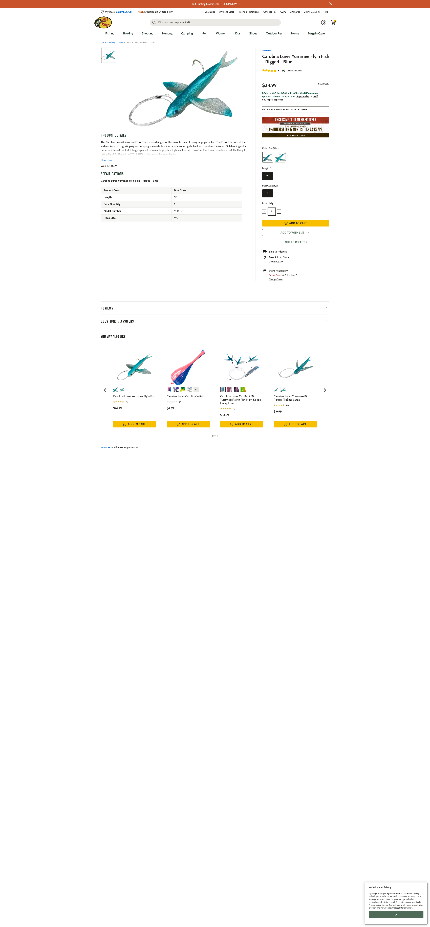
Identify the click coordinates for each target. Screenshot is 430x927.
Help (326, 11)
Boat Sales (210, 11)
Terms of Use (394, 905)
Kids (238, 33)
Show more (106, 159)
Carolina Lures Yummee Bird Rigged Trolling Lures (292, 398)
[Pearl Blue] (280, 157)
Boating (128, 33)
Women (221, 33)
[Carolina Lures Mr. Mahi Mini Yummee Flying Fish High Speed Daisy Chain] (242, 364)
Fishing (109, 33)
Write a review (295, 70)
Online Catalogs (312, 11)
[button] (331, 4)
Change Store (276, 279)
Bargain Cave (316, 33)
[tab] (212, 436)
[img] (333, 22)
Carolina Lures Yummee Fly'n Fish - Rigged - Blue (295, 59)
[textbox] (272, 212)
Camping (187, 33)
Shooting (147, 33)
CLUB (283, 11)
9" (267, 175)
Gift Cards (295, 11)
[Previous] (121, 88)
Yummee (266, 50)
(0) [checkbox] (180, 402)
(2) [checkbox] (287, 405)
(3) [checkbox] (127, 402)
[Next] (244, 88)
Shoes (253, 33)
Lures (120, 42)
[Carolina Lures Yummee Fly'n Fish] (135, 364)
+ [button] (279, 211)
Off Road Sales (226, 11)
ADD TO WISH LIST (292, 232)
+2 (196, 389)
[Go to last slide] (105, 390)
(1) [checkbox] (234, 408)
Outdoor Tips (269, 11)
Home (295, 33)
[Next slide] (324, 390)
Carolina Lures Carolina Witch (185, 396)
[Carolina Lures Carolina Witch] (188, 364)
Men (204, 33)
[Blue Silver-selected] (267, 157)
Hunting (167, 33)
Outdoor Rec (274, 33)
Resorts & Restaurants (249, 11)
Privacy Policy (386, 908)
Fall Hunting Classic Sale (214, 4)
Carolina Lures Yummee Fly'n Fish (134, 396)
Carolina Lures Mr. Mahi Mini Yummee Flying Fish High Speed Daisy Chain (240, 400)
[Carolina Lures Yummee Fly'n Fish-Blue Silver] (183, 89)
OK (396, 915)
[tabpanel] (134, 389)
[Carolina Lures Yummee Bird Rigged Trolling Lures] (295, 364)
